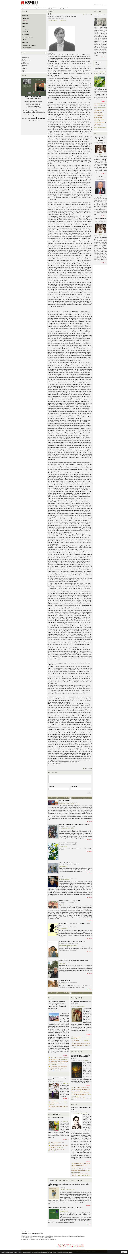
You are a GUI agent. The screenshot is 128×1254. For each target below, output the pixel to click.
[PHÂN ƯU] (100, 187)
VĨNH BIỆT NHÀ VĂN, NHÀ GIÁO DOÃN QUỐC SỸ (100, 139)
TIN (95, 133)
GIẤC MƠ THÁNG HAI (65, 980)
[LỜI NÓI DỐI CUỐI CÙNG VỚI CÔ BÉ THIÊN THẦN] (76, 1015)
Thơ (49, 1074)
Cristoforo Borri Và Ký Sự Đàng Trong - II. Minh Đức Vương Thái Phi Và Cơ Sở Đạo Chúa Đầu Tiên (57, 1068)
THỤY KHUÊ (54, 1064)
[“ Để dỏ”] (53, 881)
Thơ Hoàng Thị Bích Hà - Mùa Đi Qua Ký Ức (57, 1078)
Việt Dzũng (23, 71)
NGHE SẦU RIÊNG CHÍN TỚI (56, 1117)
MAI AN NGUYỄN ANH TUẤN (66, 828)
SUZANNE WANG (63, 803)
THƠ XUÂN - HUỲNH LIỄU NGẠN (68, 843)
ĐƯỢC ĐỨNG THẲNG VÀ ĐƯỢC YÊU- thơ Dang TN (72, 941)
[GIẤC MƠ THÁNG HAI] (53, 983)
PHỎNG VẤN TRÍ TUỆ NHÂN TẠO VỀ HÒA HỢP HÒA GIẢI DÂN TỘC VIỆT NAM (80, 1165)
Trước (86, 14)
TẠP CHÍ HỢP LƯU (52, 20)
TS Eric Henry (71, 1189)
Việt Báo (23, 70)
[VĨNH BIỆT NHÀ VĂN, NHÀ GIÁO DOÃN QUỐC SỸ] (100, 149)
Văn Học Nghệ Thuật (25, 60)
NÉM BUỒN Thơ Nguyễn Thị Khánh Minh (99, 117)
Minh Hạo (86, 1060)
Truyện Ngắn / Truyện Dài (77, 998)
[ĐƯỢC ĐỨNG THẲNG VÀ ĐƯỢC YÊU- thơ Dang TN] (53, 949)
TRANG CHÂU (85, 1113)
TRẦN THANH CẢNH (64, 879)
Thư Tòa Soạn (97, 11)
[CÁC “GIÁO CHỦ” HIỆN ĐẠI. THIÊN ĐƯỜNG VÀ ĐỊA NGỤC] (53, 832)
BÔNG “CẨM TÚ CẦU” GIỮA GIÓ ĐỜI (69, 863)
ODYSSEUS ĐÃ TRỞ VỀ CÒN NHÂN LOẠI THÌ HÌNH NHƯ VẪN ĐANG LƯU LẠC (80, 1057)
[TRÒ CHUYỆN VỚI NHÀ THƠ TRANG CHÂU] (76, 1122)
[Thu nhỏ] (48, 14)
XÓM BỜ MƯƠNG (78, 1037)
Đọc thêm (89, 821)
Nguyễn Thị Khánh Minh (102, 113)
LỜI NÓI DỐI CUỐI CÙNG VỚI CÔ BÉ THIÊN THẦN (81, 1002)
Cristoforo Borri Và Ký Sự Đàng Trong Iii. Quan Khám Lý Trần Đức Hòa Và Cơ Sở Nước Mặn (58, 1063)
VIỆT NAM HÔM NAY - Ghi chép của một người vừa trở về (73, 960)
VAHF (22, 56)
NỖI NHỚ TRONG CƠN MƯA (100, 69)
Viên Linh (23, 67)
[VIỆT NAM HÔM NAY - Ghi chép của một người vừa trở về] (53, 969)
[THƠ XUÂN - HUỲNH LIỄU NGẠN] (53, 851)
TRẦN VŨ (79, 1175)
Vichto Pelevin (24, 65)
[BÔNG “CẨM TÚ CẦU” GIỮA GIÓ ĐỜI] (53, 868)
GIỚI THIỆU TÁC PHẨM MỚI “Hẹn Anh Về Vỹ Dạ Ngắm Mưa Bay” (65, 1207)
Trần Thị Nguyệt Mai (77, 1113)
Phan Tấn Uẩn (54, 1150)
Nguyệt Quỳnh (76, 1047)
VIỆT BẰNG (24, 68)
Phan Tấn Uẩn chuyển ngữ (73, 803)
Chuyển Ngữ (79, 1180)
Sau (90, 14)
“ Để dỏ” (61, 876)
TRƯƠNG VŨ (63, 20)
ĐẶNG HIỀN (62, 963)
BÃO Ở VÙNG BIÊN (55, 1102)
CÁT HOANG (76, 1040)
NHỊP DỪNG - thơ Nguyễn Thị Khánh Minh (99, 112)
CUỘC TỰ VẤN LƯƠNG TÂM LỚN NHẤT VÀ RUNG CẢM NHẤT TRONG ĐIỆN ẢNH (80, 1089)
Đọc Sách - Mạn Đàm (68, 1180)
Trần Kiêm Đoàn (65, 1121)
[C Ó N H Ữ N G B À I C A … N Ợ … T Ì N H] (53, 905)
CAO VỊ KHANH (101, 125)
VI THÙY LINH (25, 63)
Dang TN (98, 120)
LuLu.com (42, 111)
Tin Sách (51, 1180)
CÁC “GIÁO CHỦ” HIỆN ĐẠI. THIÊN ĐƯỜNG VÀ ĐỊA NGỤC (74, 824)
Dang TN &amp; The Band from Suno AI (67, 945)
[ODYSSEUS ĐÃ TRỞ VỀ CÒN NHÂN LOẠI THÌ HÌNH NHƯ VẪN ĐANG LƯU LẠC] (76, 1070)
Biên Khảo (51, 998)
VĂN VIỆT (23, 62)
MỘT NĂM (53, 1101)
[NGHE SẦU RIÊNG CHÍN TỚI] (54, 1126)
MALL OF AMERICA (64, 800)
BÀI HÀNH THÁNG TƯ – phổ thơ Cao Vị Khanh (100, 124)
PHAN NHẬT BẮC (54, 1143)
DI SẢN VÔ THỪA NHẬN (79, 1097)
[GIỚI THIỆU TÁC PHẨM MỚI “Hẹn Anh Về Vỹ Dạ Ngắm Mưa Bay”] (54, 1214)
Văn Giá (23, 59)
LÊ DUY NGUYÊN (102, 71)
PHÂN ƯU (100, 176)
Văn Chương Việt (25, 57)
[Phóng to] (51, 14)
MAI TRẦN (78, 1172)
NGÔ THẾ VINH (54, 1011)
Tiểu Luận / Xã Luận (76, 1051)
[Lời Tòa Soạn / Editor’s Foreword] (100, 22)
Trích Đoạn (58, 1180)
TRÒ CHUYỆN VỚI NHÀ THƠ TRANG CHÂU (81, 1108)
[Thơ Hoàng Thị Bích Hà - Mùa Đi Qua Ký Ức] (54, 1091)
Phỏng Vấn (74, 1104)
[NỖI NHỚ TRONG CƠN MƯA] (99, 82)
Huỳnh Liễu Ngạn (63, 846)
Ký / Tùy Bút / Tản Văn (54, 1114)
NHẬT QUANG (62, 984)
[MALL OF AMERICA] (53, 802)
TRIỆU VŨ (61, 904)
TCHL (100, 154)
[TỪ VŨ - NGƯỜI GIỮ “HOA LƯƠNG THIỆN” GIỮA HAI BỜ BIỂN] (53, 929)
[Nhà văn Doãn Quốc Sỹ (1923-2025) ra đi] (100, 228)
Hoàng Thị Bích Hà (63, 866)
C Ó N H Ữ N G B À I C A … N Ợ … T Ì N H (69, 900)
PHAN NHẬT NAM (85, 1175)
